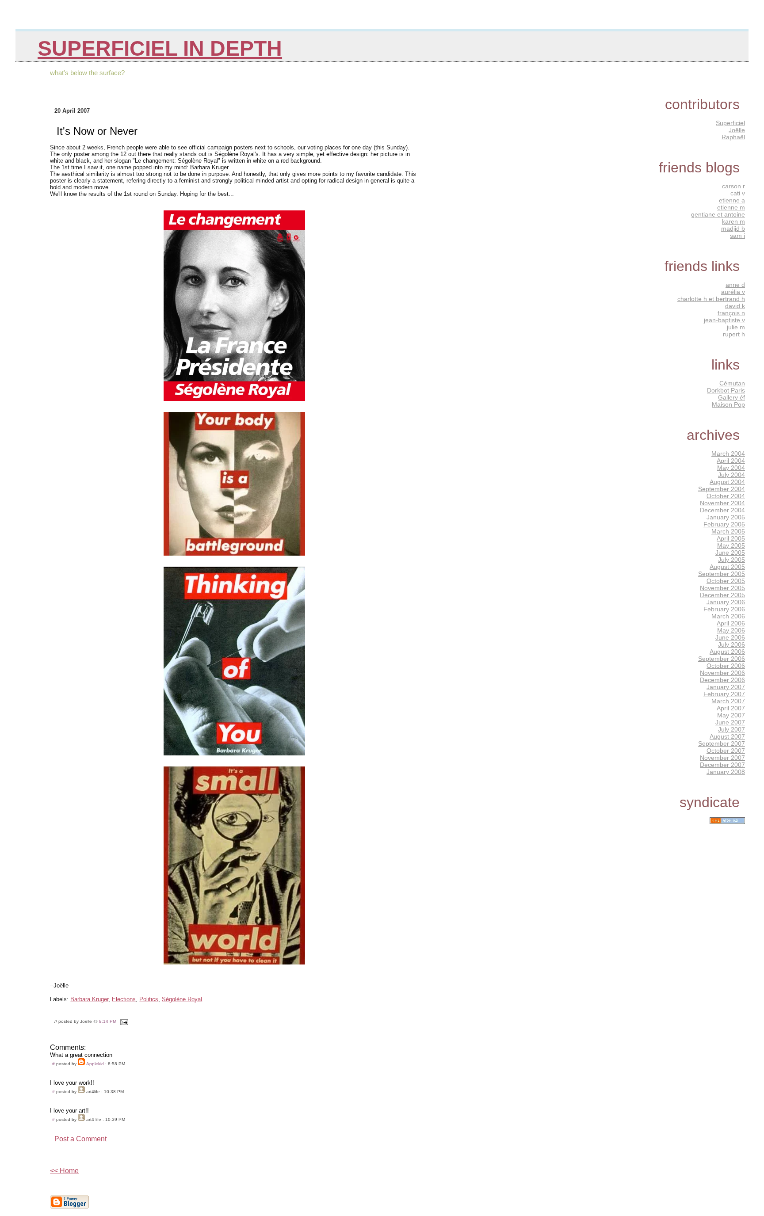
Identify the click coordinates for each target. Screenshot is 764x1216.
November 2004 (722, 503)
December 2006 (722, 679)
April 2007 (731, 708)
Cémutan (732, 383)
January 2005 (726, 517)
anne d (735, 284)
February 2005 (724, 524)
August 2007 (727, 736)
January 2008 (726, 771)
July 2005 (731, 559)
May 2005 (731, 545)
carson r (733, 186)
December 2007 (722, 764)
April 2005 (731, 538)
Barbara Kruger (89, 999)
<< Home (64, 1170)
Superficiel (730, 122)
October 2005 (726, 580)
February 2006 (724, 609)
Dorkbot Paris (726, 390)
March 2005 (728, 531)
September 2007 (721, 743)
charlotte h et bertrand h (711, 298)
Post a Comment (80, 1139)
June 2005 (730, 552)
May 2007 (731, 715)
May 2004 (731, 467)
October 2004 (726, 495)
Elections (124, 999)
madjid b (733, 228)
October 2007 (726, 750)
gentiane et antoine (718, 214)
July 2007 (731, 729)
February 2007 (724, 694)
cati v (737, 193)
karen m (733, 221)
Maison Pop (728, 404)
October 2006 (726, 665)
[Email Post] (123, 1021)
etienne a (732, 200)
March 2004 (728, 453)
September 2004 (721, 488)
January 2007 (726, 686)
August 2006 (727, 651)
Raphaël (733, 137)
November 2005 (722, 587)
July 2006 (731, 644)
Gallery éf (731, 397)
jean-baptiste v (724, 320)
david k (735, 305)
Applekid (95, 1063)
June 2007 (730, 722)
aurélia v (733, 291)
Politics (148, 999)
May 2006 (731, 630)
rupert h (734, 334)
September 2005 (721, 573)
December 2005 (722, 594)
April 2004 (731, 460)
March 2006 (728, 616)
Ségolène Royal (182, 999)
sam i (737, 235)
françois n (731, 312)
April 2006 (731, 623)
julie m (736, 327)
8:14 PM (107, 1021)
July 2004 (731, 474)
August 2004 (727, 481)
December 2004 (722, 510)
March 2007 (728, 701)
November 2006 (722, 672)
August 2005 (727, 566)
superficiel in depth (160, 48)
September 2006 (721, 658)
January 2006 (726, 602)
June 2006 (730, 637)
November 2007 (722, 757)
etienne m (731, 207)
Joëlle (737, 129)
